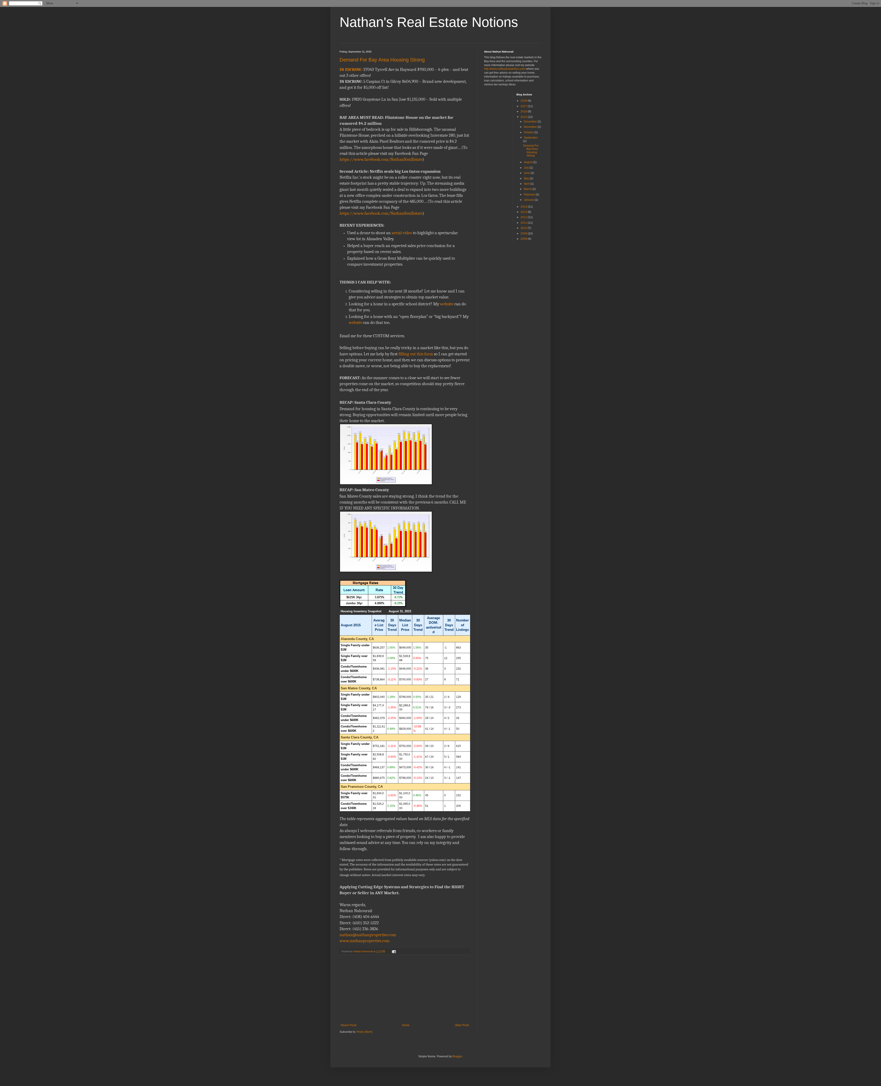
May (527, 178)
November (531, 126)
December (531, 121)
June (527, 173)
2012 (524, 217)
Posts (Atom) (364, 1031)
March (528, 189)
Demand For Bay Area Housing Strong (382, 60)
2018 (524, 100)
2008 (524, 238)
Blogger (457, 1056)
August (528, 162)
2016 (524, 111)
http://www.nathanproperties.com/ (504, 68)
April (527, 183)
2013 (524, 212)
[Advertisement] (405, 989)
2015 (524, 117)
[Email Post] (394, 951)
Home (406, 1025)
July (527, 167)
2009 (524, 233)
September (531, 137)
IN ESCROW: (351, 69)
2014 (524, 206)
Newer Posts (349, 1025)
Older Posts (462, 1025)
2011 (524, 222)
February (530, 194)
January (529, 199)
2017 (524, 106)
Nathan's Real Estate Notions (429, 22)
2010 (524, 228)
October (529, 132)
